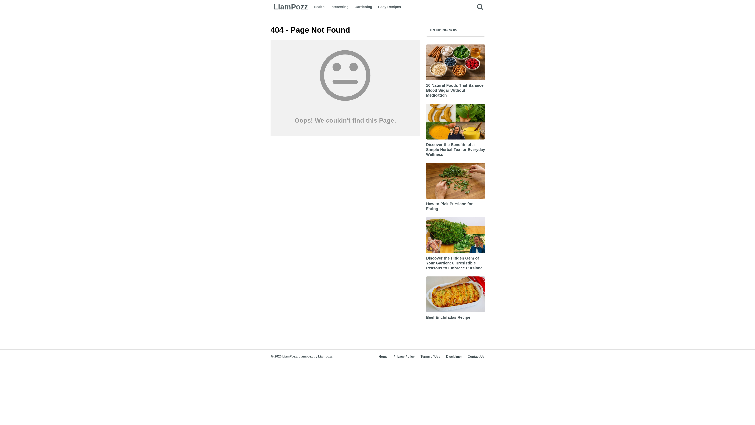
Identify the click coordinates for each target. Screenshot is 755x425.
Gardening (363, 7)
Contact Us (476, 356)
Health (319, 7)
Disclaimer (454, 356)
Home (383, 356)
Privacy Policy (404, 356)
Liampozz (305, 356)
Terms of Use (430, 356)
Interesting (340, 7)
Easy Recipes (389, 7)
